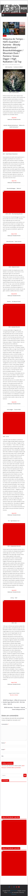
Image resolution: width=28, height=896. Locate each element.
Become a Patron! (14, 695)
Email (3, 749)
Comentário (4, 724)
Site (2, 756)
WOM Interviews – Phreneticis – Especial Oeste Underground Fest (14, 708)
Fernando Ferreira (16, 64)
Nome (3, 743)
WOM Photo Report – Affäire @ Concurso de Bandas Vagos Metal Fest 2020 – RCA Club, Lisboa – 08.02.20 (14, 702)
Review (4, 35)
